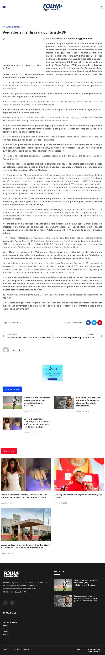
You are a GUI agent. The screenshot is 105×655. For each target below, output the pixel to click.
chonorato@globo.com (80, 38)
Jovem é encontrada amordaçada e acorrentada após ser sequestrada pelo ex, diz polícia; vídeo (37, 422)
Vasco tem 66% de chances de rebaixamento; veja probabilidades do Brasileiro (37, 401)
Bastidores (15, 322)
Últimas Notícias (14, 27)
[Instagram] (12, 603)
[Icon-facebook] (5, 603)
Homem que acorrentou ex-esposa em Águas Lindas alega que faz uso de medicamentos (89, 401)
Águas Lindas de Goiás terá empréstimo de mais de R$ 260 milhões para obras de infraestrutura (25, 546)
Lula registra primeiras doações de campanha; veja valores (78, 496)
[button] (4, 7)
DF (4, 27)
